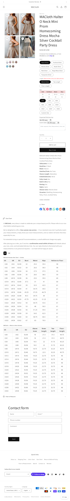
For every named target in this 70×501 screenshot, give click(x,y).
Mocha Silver (45, 66)
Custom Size (45, 113)
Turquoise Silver (46, 75)
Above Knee (45, 82)
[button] (4, 7)
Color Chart (31, 459)
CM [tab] (9, 253)
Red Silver (44, 70)
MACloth (10, 496)
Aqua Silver (44, 62)
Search (35, 463)
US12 (42, 109)
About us (13, 459)
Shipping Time (22, 459)
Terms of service (35, 496)
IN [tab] (5, 253)
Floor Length (45, 86)
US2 (49, 100)
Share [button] (43, 204)
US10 (56, 105)
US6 (42, 105)
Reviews (49, 463)
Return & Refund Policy (51, 459)
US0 (42, 100)
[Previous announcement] (4, 2)
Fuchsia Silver (57, 62)
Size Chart (39, 459)
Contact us (42, 463)
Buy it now (52, 150)
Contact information (45, 496)
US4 (56, 100)
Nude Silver (57, 66)
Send (13, 439)
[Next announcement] (66, 2)
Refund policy (17, 496)
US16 (58, 109)
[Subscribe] (28, 474)
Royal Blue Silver (57, 70)
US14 (50, 109)
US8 (49, 105)
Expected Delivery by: (47, 117)
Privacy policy (26, 496)
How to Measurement (25, 463)
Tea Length (56, 82)
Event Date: (43, 123)
